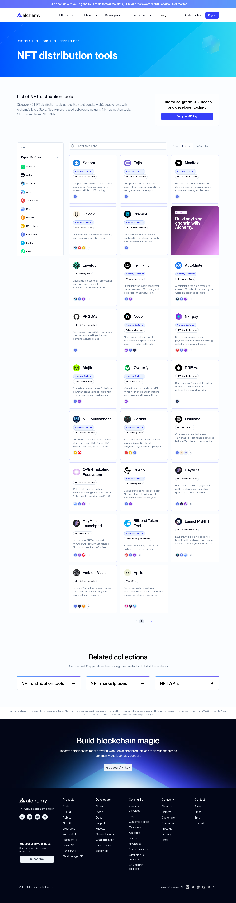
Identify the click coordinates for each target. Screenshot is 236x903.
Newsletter (135, 844)
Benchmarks (103, 845)
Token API (68, 845)
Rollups (67, 817)
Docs (99, 817)
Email (198, 817)
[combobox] (186, 146)
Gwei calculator (105, 834)
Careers (166, 812)
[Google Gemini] (193, 887)
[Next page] (151, 621)
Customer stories (139, 821)
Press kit (167, 828)
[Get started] (118, 4)
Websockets (70, 834)
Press (198, 812)
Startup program (138, 849)
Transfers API (70, 839)
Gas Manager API (73, 856)
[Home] (28, 15)
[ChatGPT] (187, 887)
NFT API (68, 823)
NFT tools (42, 41)
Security (166, 834)
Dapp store (23, 41)
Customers (168, 817)
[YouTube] (37, 817)
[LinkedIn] (29, 817)
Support (100, 823)
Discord (199, 823)
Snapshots (102, 850)
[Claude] (208, 887)
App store (134, 832)
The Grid (207, 711)
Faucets (100, 828)
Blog (131, 816)
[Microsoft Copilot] (203, 887)
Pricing (162, 15)
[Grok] (214, 887)
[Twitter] (22, 817)
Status (99, 812)
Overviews (135, 827)
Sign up (100, 806)
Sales (198, 806)
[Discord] (45, 817)
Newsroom (168, 823)
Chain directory (105, 839)
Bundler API (69, 850)
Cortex (67, 806)
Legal (165, 839)
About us (167, 806)
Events (133, 838)
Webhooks (69, 828)
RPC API (67, 812)
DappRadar (115, 714)
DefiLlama (104, 714)
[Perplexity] (198, 887)
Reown (124, 714)
